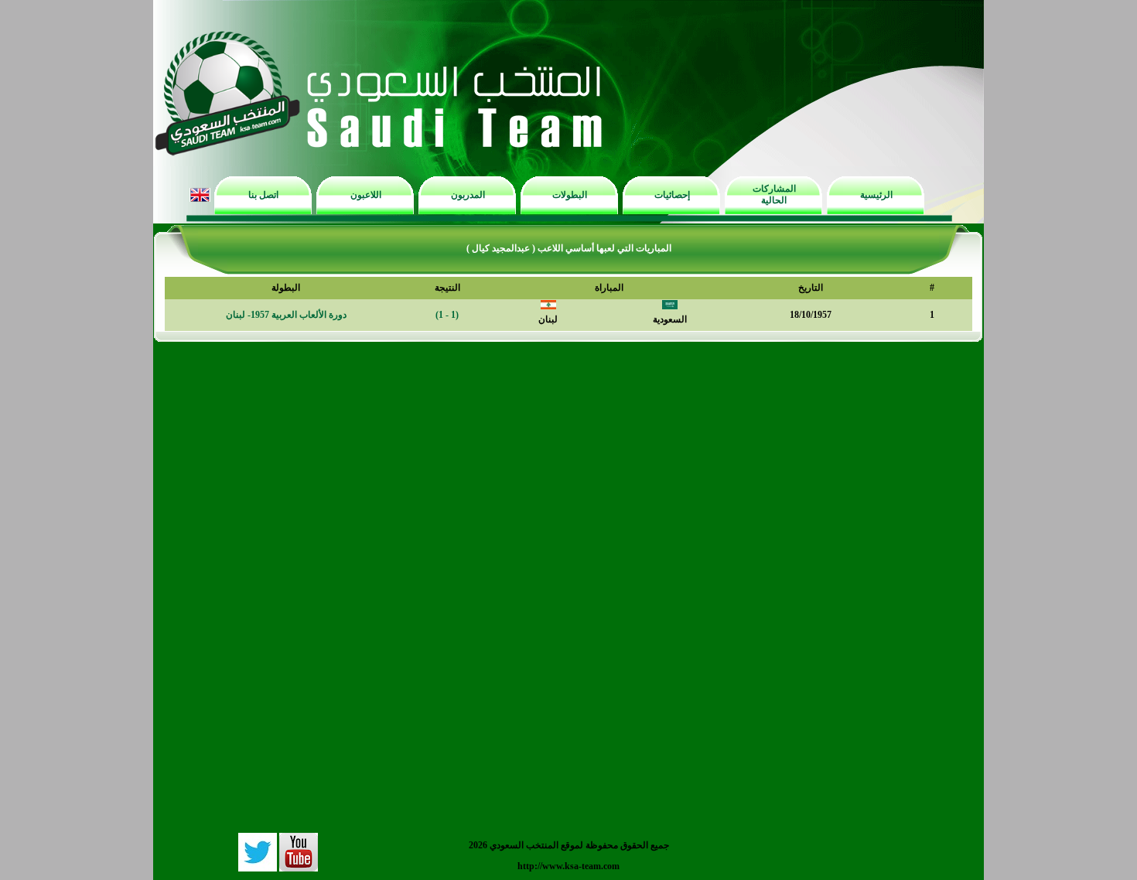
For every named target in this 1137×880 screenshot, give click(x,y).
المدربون (468, 194)
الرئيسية (876, 194)
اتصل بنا (263, 194)
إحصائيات (672, 194)
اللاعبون (365, 194)
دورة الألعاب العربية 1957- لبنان (286, 314)
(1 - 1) (447, 314)
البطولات (569, 194)
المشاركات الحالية (774, 194)
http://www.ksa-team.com (568, 866)
